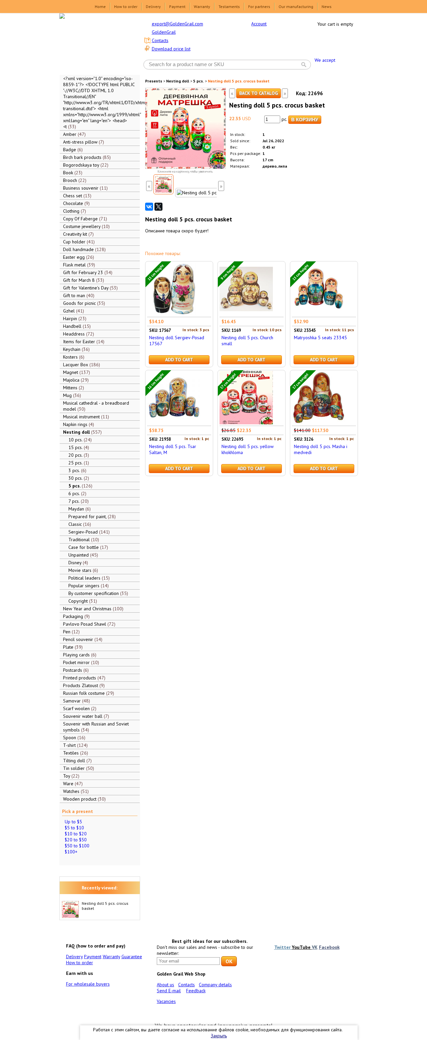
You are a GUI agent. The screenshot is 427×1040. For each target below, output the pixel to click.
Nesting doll (177, 80)
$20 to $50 (76, 840)
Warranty (202, 6)
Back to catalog (258, 93)
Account (259, 24)
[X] (158, 207)
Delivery (153, 6)
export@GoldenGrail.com (177, 24)
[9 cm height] (246, 314)
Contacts (160, 40)
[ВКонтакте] (149, 207)
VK (315, 947)
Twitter (283, 947)
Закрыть (219, 1036)
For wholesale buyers (88, 984)
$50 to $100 (77, 846)
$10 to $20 (76, 834)
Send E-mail (169, 991)
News (327, 6)
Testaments (229, 6)
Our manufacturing (296, 6)
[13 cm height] (318, 314)
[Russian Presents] (94, 43)
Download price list (171, 49)
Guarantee (131, 957)
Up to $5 (73, 822)
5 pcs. (198, 80)
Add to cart (179, 360)
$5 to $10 (74, 828)
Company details (215, 985)
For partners (259, 6)
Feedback (195, 991)
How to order (125, 6)
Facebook (329, 947)
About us (165, 985)
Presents (153, 80)
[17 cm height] (246, 423)
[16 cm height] (173, 423)
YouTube (302, 947)
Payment (177, 6)
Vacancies (166, 1001)
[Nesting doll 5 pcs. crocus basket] (163, 184)
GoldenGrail (164, 32)
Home (100, 6)
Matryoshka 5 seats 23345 (320, 338)
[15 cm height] (173, 314)
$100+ (71, 852)
